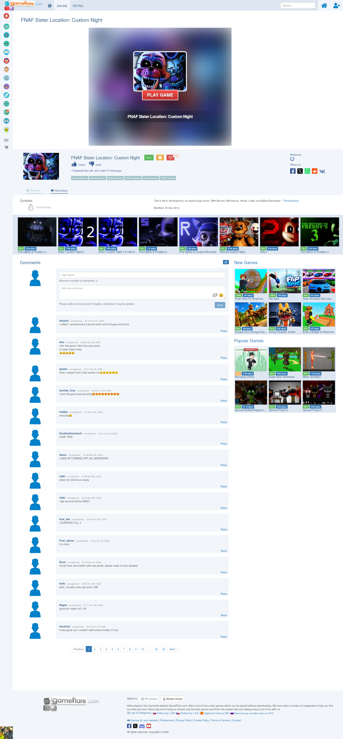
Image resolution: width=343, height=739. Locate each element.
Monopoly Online (244, 377)
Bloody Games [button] (97, 178)
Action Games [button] (79, 178)
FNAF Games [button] (168, 178)
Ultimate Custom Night (232, 252)
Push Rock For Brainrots (249, 298)
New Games (246, 262)
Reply (224, 331)
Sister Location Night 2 (70, 252)
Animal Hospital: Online (282, 332)
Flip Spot (274, 298)
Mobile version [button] (174, 699)
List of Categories (140, 713)
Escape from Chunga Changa (252, 332)
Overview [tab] (34, 190)
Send (220, 305)
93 (156, 649)
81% (148, 157)
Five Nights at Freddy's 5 (152, 252)
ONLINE (63, 6)
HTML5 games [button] (132, 178)
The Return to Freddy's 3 (314, 252)
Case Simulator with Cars (317, 298)
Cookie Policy (201, 720)
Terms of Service (220, 720)
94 (163, 649)
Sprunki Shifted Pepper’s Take (252, 410)
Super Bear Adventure (282, 377)
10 (142, 649)
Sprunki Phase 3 (312, 410)
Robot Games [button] (115, 178)
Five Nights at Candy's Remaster (197, 252)
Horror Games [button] (150, 178)
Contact (236, 720)
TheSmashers (291, 200)
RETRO (79, 6)
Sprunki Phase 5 (278, 410)
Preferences (167, 720)
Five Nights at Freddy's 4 (31, 252)
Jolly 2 (263, 252)
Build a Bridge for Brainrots (318, 332)
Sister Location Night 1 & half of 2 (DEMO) (122, 252)
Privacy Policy (184, 720)
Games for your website (144, 720)
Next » (173, 649)
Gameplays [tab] (61, 190)
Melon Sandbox (312, 377)
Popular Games (249, 340)
